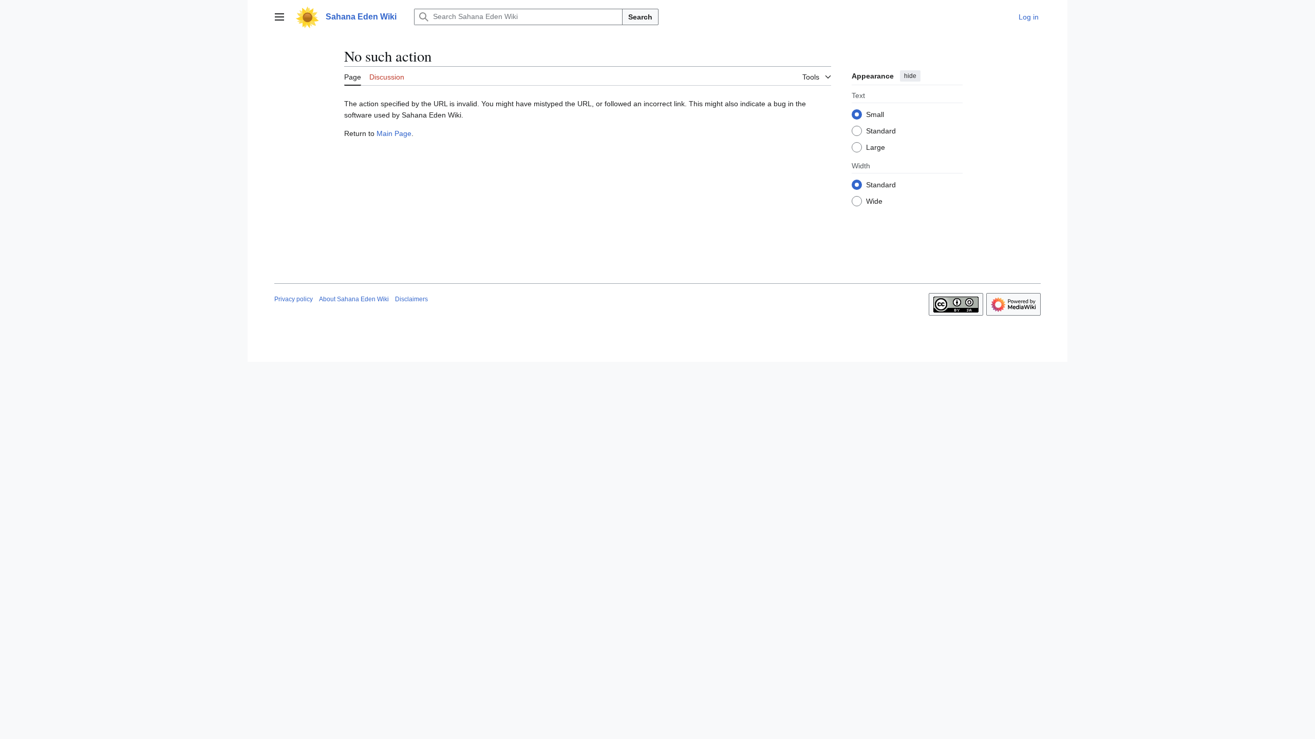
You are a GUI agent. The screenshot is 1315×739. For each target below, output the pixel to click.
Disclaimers (411, 299)
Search (640, 17)
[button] (279, 17)
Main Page (394, 133)
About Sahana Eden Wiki (354, 299)
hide (910, 76)
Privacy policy (293, 299)
